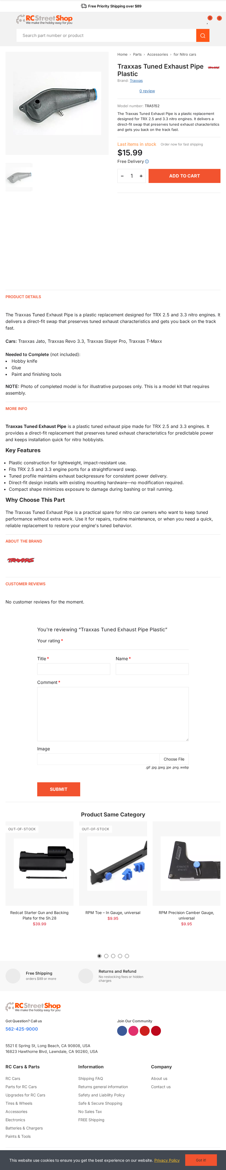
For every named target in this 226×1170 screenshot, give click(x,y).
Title (41, 658)
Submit (59, 789)
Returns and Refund (117, 971)
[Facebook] (122, 1031)
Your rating (48, 640)
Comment (47, 682)
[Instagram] (133, 1031)
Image (43, 748)
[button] (111, 6)
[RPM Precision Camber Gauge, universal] (186, 863)
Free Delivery (130, 161)
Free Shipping (39, 973)
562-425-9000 (22, 1029)
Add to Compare (60, 831)
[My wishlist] (208, 21)
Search (202, 35)
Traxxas (136, 80)
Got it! (201, 1160)
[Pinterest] (156, 1031)
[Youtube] (145, 1031)
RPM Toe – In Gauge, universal (112, 912)
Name (122, 658)
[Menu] (8, 19)
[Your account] (204, 20)
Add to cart (184, 176)
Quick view (60, 842)
